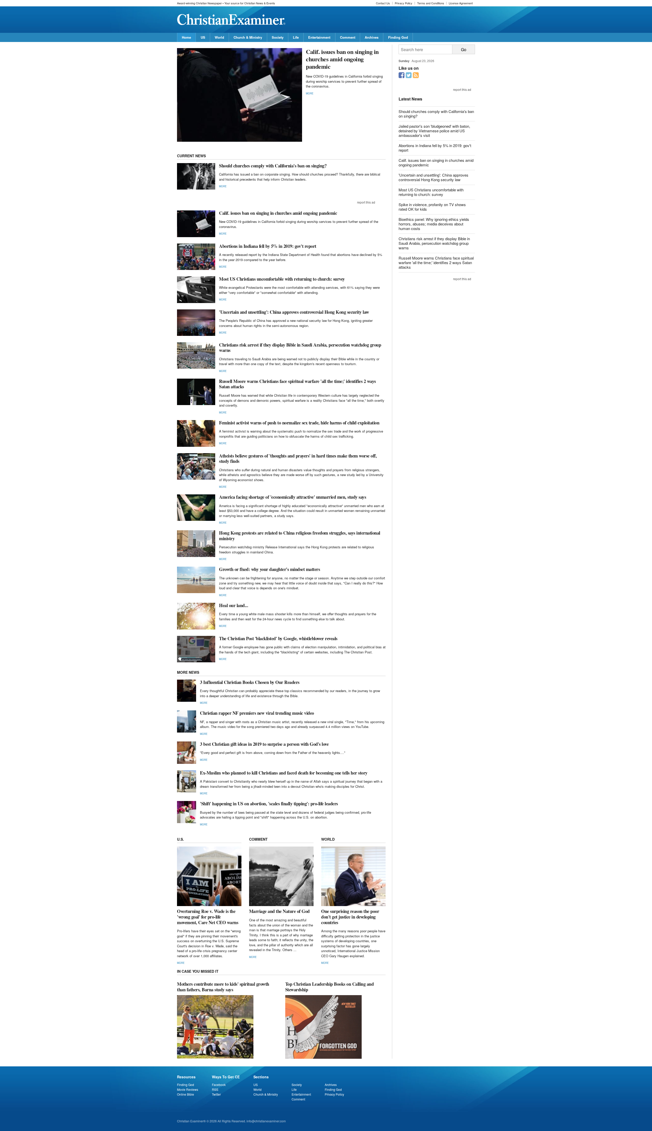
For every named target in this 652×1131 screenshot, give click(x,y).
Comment (347, 37)
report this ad (366, 202)
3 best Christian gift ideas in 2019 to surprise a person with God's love (264, 744)
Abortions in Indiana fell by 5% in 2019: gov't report (267, 246)
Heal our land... (233, 605)
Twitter (216, 1094)
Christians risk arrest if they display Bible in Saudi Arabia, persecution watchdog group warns (300, 347)
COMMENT (258, 839)
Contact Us (383, 3)
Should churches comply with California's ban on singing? (273, 165)
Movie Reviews (187, 1089)
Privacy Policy (403, 3)
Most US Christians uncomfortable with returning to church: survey (282, 279)
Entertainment (319, 37)
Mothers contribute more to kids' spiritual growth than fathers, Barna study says (223, 987)
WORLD (328, 839)
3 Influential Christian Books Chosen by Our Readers (250, 682)
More (310, 93)
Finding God (398, 37)
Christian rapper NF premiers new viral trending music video (257, 713)
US (203, 37)
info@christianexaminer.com (266, 1121)
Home (186, 37)
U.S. (180, 839)
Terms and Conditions (430, 3)
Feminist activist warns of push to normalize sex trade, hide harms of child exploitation (299, 422)
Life (296, 37)
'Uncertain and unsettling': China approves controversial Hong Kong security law (294, 312)
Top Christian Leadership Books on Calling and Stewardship (329, 987)
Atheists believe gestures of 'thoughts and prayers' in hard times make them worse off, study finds (298, 458)
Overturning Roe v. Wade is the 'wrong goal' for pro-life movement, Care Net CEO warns (207, 916)
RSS (215, 1089)
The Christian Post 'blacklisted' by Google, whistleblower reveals (278, 638)
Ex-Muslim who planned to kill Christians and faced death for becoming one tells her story (284, 772)
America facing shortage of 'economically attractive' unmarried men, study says (292, 497)
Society (277, 37)
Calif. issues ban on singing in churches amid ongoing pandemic (342, 59)
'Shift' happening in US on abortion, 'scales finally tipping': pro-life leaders (269, 803)
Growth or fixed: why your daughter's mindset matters (269, 569)
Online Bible (185, 1094)
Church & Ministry (248, 37)
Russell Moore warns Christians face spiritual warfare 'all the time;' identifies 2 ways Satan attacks (297, 384)
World (219, 37)
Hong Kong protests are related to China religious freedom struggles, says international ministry (299, 535)
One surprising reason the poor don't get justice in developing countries (350, 916)
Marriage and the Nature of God (279, 911)
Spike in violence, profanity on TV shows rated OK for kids (432, 207)
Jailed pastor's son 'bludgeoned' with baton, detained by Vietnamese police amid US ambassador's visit (434, 130)
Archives (371, 37)
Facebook (219, 1084)
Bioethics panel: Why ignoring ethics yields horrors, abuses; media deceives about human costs (434, 224)
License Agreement (461, 3)
